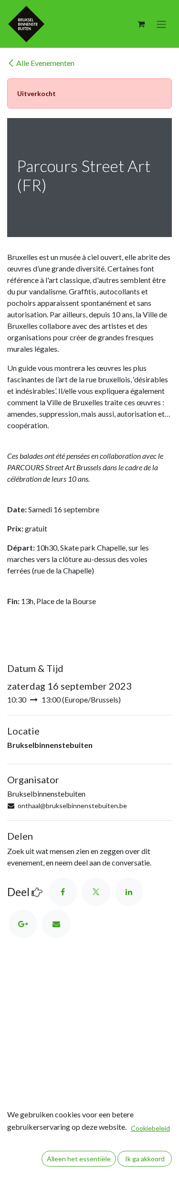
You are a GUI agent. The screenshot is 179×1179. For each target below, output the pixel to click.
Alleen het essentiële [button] (79, 1159)
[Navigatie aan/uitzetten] (161, 24)
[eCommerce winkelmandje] (141, 24)
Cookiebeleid (150, 1128)
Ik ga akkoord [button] (145, 1159)
